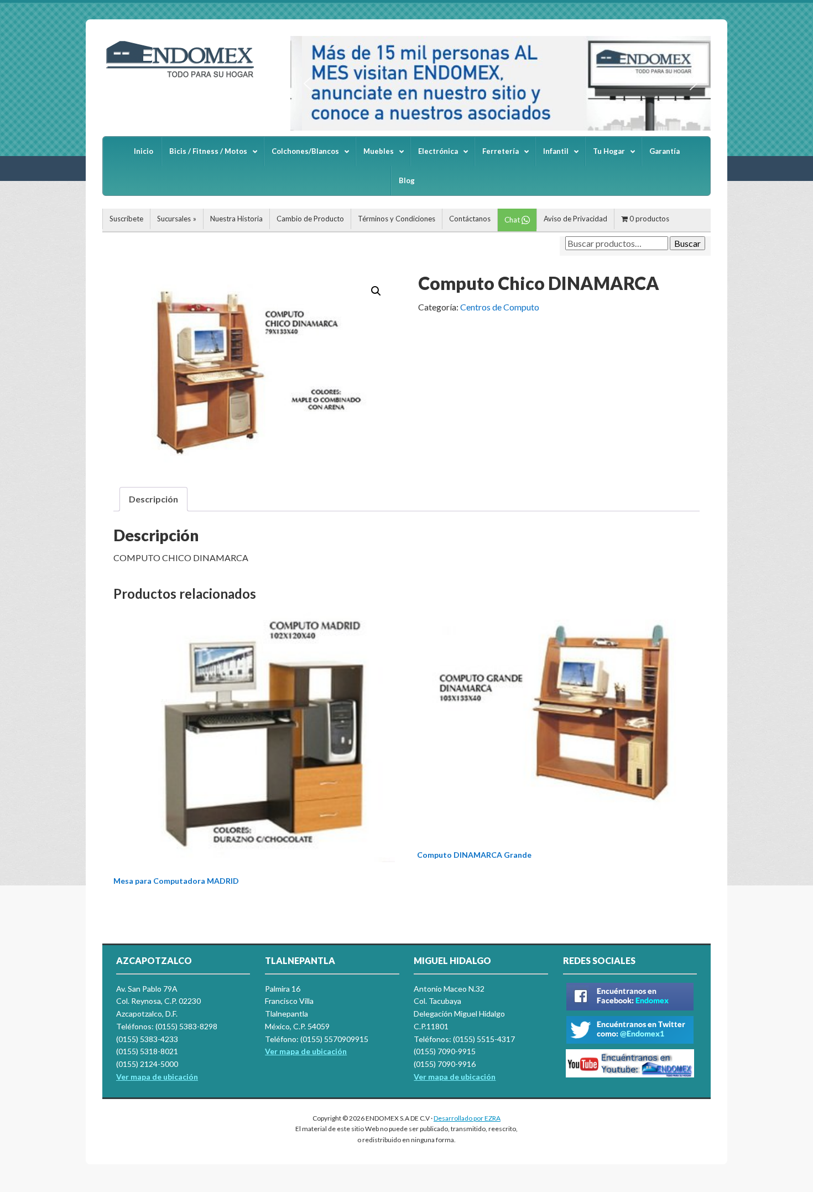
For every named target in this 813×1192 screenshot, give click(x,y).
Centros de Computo (499, 307)
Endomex (185, 77)
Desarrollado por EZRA (467, 1118)
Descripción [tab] (153, 499)
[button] (307, 83)
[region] (500, 83)
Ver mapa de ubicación (306, 1051)
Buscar (687, 243)
